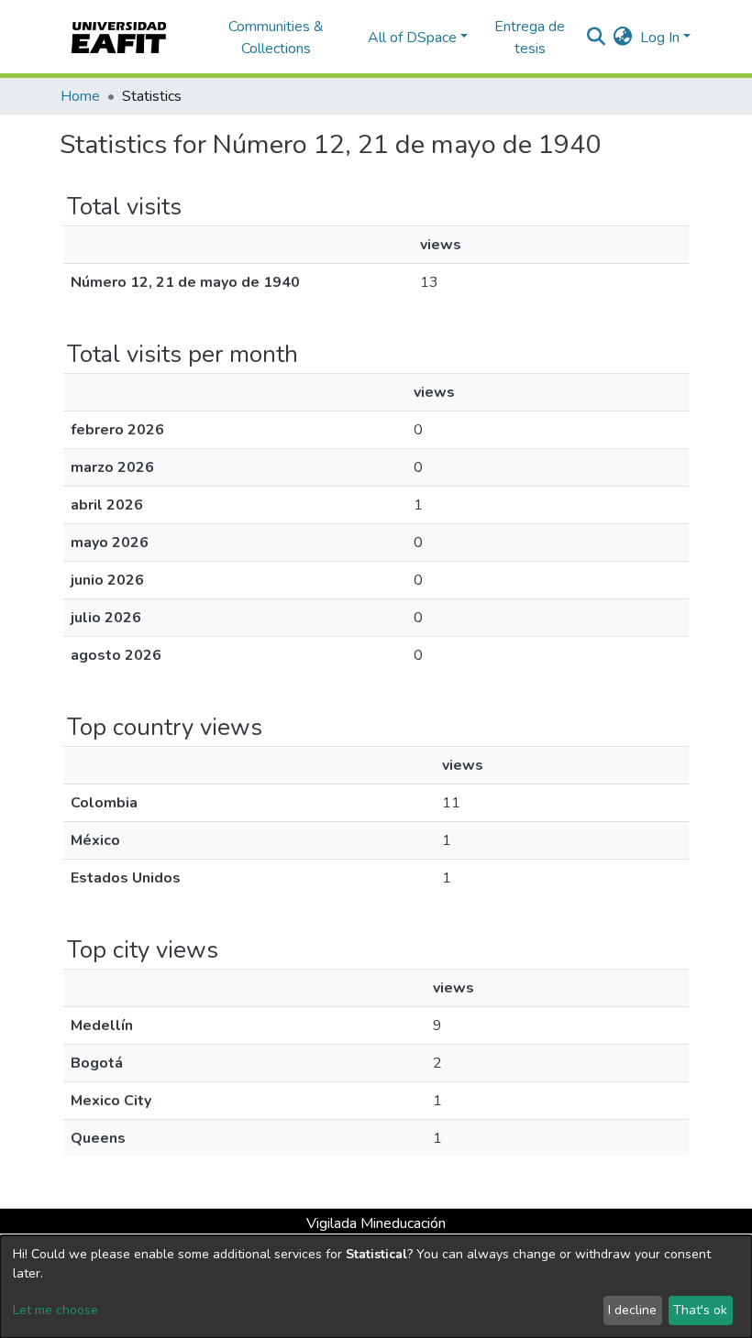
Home (80, 96)
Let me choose (55, 1310)
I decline (632, 1310)
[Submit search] (596, 38)
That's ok (700, 1310)
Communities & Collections (276, 37)
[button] (623, 38)
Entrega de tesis (529, 37)
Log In (660, 37)
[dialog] (376, 1286)
